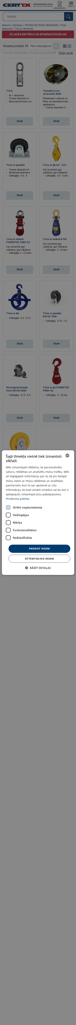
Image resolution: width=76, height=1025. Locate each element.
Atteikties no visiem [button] (39, 558)
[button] (38, 568)
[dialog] (38, 512)
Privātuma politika (17, 499)
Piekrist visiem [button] (39, 548)
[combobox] (67, 455)
